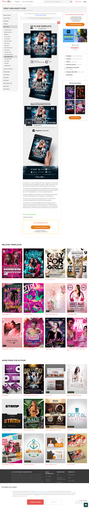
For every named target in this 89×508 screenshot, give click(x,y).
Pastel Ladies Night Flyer (51, 314)
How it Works (71, 474)
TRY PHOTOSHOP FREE (40, 15)
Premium (79, 1)
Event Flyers (6, 26)
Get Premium (75, 117)
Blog (58, 474)
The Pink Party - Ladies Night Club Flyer (76, 349)
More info (78, 64)
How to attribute (68, 69)
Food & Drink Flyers (8, 69)
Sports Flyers (6, 89)
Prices (69, 477)
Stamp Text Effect (7, 430)
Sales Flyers (6, 86)
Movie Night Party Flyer (8, 464)
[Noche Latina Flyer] (80, 92)
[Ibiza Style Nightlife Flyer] (70, 107)
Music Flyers (6, 74)
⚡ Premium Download (40, 227)
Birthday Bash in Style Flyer (31, 395)
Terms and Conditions (47, 480)
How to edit (81, 72)
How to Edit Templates (27, 1)
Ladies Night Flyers (77, 56)
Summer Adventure (29, 464)
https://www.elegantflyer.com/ (41, 491)
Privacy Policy (23, 496)
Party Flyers (6, 77)
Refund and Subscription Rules (61, 478)
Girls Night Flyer (28, 314)
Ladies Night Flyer (28, 279)
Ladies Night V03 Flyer (8, 349)
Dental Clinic (70, 430)
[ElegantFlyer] (7, 1)
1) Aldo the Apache (28, 217)
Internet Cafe (48, 395)
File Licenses (48, 476)
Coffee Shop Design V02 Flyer (53, 430)
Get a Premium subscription (44, 18)
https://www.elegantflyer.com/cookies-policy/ (48, 494)
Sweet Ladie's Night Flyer (30, 349)
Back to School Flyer (29, 430)
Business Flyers (7, 15)
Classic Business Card (51, 464)
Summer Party (70, 464)
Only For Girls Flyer (50, 279)
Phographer (5, 395)
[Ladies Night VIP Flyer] (80, 107)
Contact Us (59, 482)
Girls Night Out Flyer (7, 279)
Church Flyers (6, 18)
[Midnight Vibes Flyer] (70, 92)
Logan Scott (74, 61)
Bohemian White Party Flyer (74, 395)
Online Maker (71, 480)
